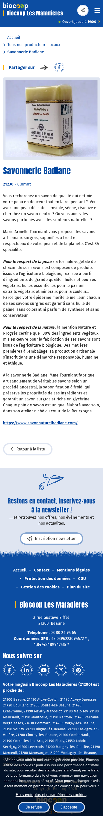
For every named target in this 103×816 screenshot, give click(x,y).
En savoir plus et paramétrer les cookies (51, 795)
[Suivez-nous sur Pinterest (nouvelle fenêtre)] (78, 670)
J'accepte (68, 807)
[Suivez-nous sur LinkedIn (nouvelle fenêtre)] (26, 670)
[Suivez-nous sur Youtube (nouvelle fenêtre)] (44, 670)
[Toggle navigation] (97, 12)
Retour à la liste (30, 449)
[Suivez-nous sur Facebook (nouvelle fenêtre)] (9, 670)
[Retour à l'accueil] (15, 6)
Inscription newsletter (55, 538)
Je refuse (34, 807)
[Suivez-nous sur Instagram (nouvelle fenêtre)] (61, 670)
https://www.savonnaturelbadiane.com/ (40, 423)
